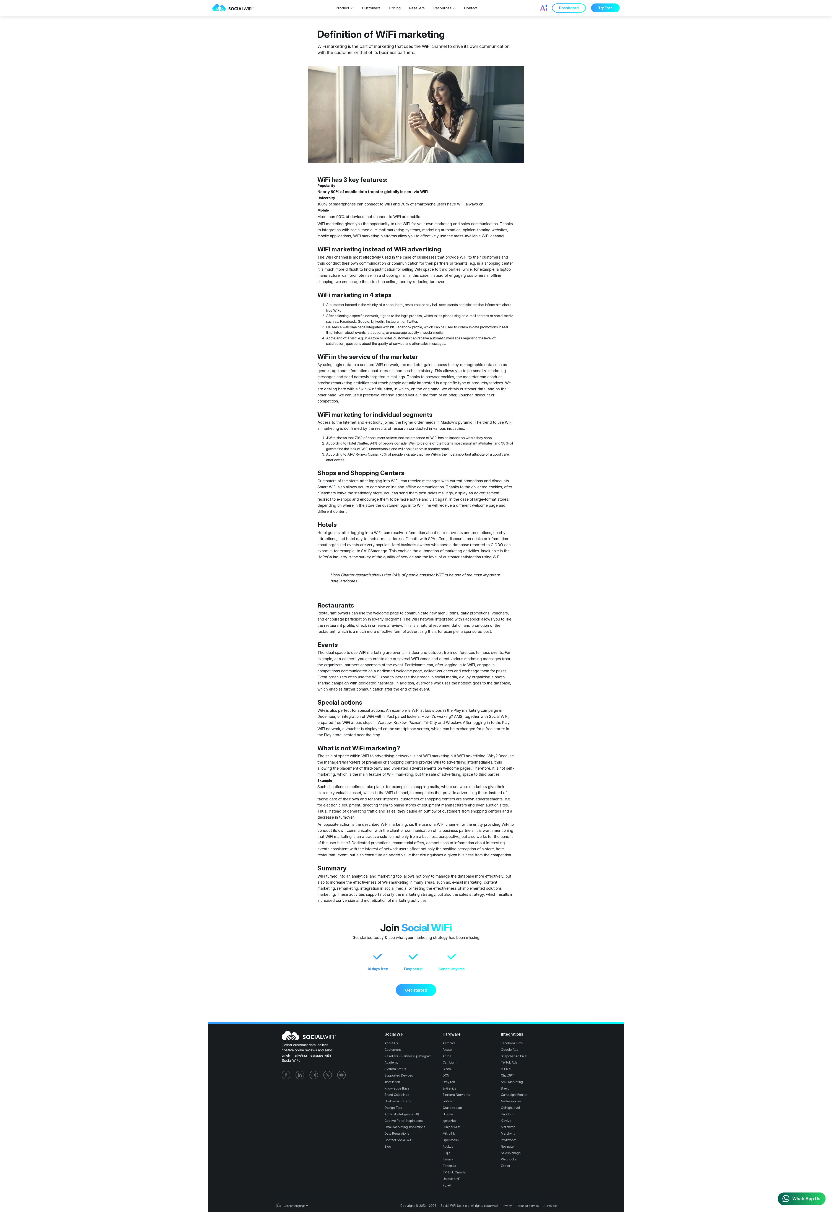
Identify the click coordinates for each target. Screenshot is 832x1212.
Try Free (605, 8)
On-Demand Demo (398, 1101)
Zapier (505, 1166)
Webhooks (509, 1159)
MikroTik (449, 1133)
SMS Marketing (512, 1082)
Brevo (505, 1088)
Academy (391, 1062)
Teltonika (449, 1166)
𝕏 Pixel (506, 1069)
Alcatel (447, 1049)
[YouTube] (341, 1075)
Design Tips (393, 1107)
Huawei (448, 1114)
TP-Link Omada (454, 1172)
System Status (395, 1069)
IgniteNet (449, 1120)
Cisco (447, 1069)
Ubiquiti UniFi (452, 1179)
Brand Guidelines (397, 1094)
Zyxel (447, 1185)
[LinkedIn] (300, 1075)
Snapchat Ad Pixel (514, 1056)
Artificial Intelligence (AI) (402, 1114)
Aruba (447, 1056)
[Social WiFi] (235, 8)
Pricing (395, 8)
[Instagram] (313, 1075)
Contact (471, 8)
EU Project (550, 1205)
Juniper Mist (451, 1127)
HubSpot (507, 1114)
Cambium (450, 1062)
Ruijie (446, 1153)
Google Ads (509, 1049)
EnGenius (449, 1088)
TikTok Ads (509, 1062)
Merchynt (508, 1133)
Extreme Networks (456, 1094)
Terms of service (527, 1205)
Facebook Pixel (512, 1043)
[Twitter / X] (327, 1075)
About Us (391, 1043)
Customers (371, 8)
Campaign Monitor (514, 1094)
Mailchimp (508, 1127)
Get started (416, 990)
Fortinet (448, 1101)
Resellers (417, 8)
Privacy (507, 1205)
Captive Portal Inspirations (404, 1120)
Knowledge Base (397, 1088)
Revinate (507, 1146)
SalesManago (511, 1153)
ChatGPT (507, 1075)
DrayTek (449, 1082)
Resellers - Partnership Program (408, 1056)
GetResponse (511, 1101)
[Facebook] (286, 1075)
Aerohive (449, 1043)
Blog (388, 1146)
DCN (446, 1075)
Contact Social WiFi (399, 1140)
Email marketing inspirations (405, 1127)
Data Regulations (397, 1133)
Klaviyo (506, 1120)
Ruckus (448, 1146)
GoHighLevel (510, 1107)
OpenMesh (451, 1140)
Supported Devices (399, 1075)
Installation (392, 1082)
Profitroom (509, 1140)
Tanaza (448, 1159)
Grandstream (452, 1107)
